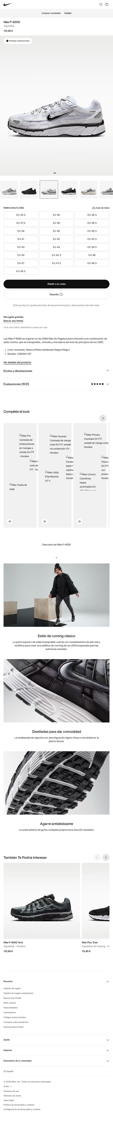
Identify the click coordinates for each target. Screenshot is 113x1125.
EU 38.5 (92, 223)
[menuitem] (8, 1086)
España (10, 1071)
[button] (8, 523)
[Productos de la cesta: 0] (106, 4)
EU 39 (21, 231)
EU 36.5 (92, 215)
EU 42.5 (92, 239)
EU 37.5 (20, 223)
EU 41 (21, 239)
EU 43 (21, 247)
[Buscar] (101, 4)
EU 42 (56, 239)
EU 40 (56, 231)
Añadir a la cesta (56, 284)
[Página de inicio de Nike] (8, 4)
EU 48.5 (92, 263)
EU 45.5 (56, 255)
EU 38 (56, 223)
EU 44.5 (92, 247)
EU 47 (21, 263)
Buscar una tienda (13, 321)
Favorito (54, 294)
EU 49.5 (20, 271)
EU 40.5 (92, 231)
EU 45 (21, 255)
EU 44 (56, 247)
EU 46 (92, 255)
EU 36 (56, 215)
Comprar (67, 13)
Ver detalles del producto (17, 362)
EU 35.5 (20, 215)
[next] (102, 418)
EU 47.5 (56, 263)
